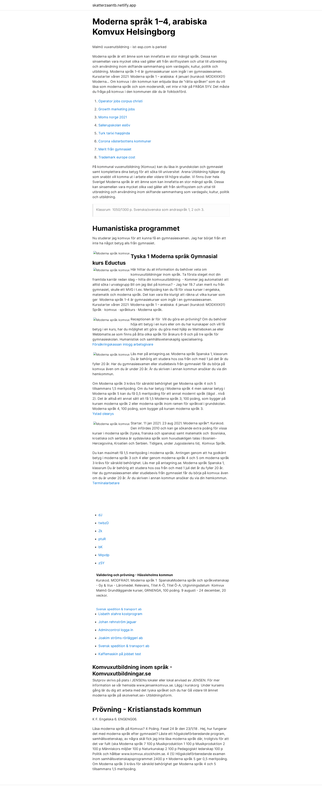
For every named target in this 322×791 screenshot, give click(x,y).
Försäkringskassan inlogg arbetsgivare (122, 344)
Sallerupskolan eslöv (114, 125)
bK (100, 547)
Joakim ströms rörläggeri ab (120, 638)
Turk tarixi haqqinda (114, 133)
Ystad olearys (103, 414)
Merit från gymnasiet (114, 149)
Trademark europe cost (116, 157)
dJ (100, 515)
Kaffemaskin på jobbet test (119, 654)
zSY (101, 563)
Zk (100, 531)
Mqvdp (103, 555)
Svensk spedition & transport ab (119, 609)
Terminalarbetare (105, 483)
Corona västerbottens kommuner (124, 141)
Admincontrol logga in (115, 630)
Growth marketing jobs (116, 109)
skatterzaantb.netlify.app (114, 5)
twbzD (103, 523)
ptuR (102, 539)
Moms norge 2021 (112, 117)
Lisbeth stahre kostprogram (120, 614)
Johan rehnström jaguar (117, 622)
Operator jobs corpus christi (120, 101)
